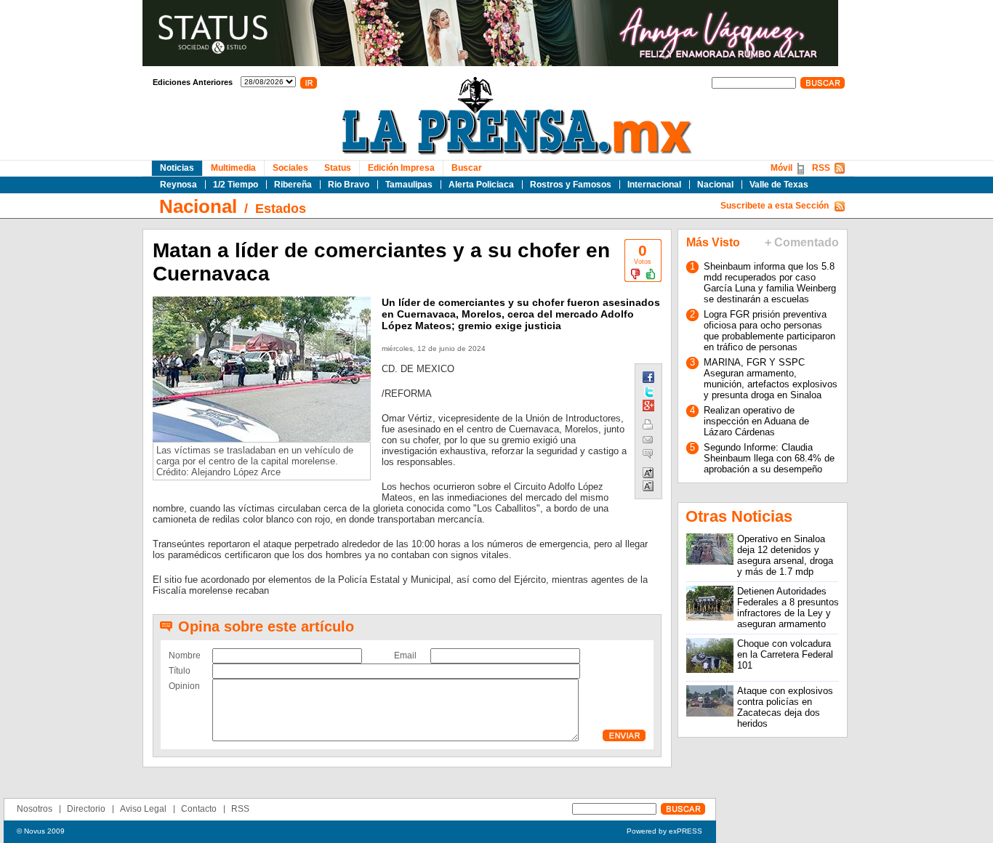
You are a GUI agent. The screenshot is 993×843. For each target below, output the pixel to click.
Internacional (654, 185)
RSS (821, 168)
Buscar (466, 168)
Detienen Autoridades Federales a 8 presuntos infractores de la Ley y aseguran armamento (788, 607)
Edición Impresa (401, 168)
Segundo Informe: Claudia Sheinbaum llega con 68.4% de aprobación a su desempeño (769, 458)
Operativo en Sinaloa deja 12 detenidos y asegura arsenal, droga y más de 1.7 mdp (785, 555)
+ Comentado (802, 242)
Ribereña (293, 185)
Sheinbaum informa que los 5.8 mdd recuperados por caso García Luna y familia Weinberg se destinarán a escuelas (770, 282)
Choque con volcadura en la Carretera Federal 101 (785, 654)
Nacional (715, 185)
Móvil (781, 168)
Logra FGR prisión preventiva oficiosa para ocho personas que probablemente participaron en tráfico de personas (769, 330)
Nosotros (34, 809)
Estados (280, 208)
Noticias (177, 168)
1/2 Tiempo (235, 185)
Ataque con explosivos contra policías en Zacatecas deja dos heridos (785, 707)
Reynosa (178, 185)
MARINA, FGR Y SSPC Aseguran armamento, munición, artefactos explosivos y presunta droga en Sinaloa (770, 378)
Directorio (86, 809)
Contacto (199, 809)
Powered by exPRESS (664, 831)
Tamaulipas (409, 185)
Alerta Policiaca (481, 185)
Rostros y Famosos (570, 185)
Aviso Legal (143, 809)
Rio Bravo (348, 185)
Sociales (290, 168)
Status (337, 168)
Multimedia (233, 168)
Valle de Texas (778, 185)
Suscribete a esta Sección (774, 206)
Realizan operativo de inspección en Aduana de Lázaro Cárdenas (756, 421)
